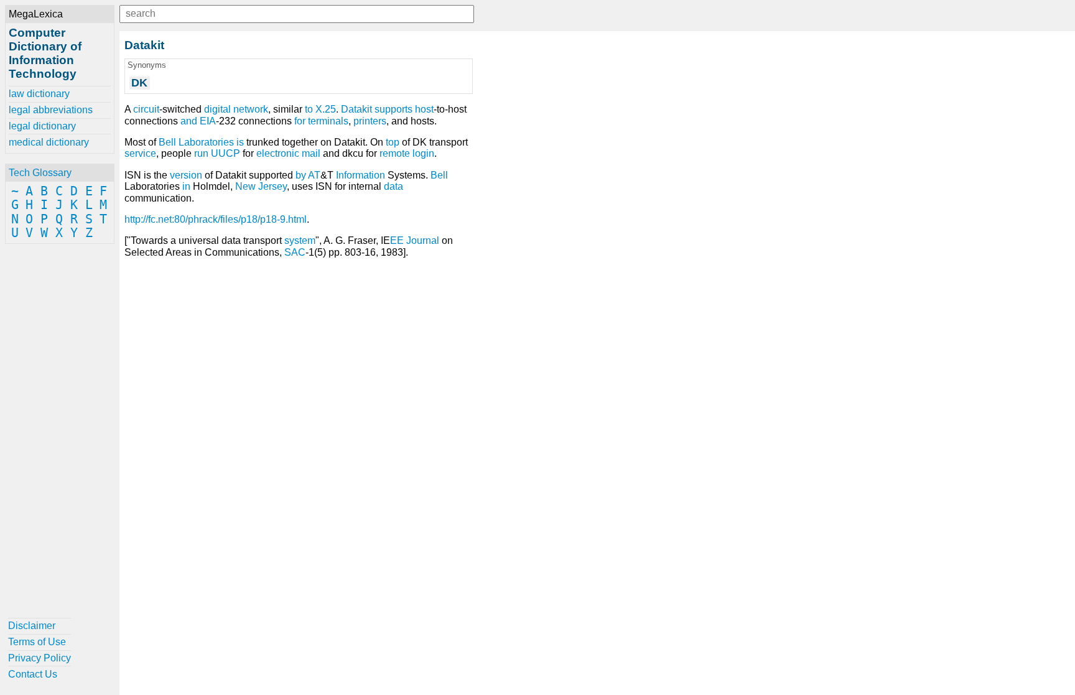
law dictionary (39, 93)
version (186, 175)
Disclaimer (31, 625)
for (299, 121)
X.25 (325, 109)
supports (393, 109)
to (309, 109)
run (201, 153)
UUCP (225, 153)
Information (360, 175)
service (140, 153)
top (392, 142)
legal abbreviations (51, 110)
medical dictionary (49, 142)
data (393, 186)
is (240, 142)
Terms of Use (37, 642)
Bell (439, 175)
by (301, 175)
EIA (208, 121)
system (299, 240)
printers (369, 121)
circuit (146, 109)
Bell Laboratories (196, 142)
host (424, 109)
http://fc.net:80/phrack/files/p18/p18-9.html (215, 219)
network (250, 109)
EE (397, 240)
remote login (406, 153)
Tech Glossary (40, 172)
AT (314, 175)
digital (217, 109)
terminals (328, 121)
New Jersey (261, 186)
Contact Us (32, 674)
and (188, 121)
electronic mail (288, 153)
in (186, 186)
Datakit (356, 109)
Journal (422, 240)
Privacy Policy (39, 658)
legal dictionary (42, 126)
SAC (294, 252)
